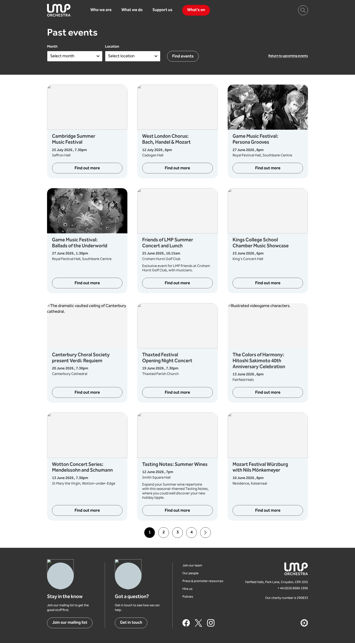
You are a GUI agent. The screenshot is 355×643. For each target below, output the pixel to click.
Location (112, 46)
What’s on (196, 10)
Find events (183, 57)
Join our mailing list (69, 623)
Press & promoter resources (202, 581)
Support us (162, 10)
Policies (187, 597)
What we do (132, 10)
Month (52, 46)
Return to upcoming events (288, 56)
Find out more (98, 169)
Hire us (187, 589)
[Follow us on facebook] (186, 623)
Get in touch (131, 623)
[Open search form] (303, 10)
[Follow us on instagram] (210, 623)
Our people (190, 573)
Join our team (192, 565)
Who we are (101, 10)
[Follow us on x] (198, 623)
